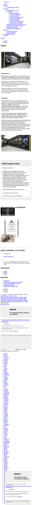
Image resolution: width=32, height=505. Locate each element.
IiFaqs (5, 274)
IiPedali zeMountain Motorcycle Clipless (18, 301)
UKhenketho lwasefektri (13, 7)
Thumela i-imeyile (5, 304)
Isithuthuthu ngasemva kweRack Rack (16, 24)
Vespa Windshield (14, 16)
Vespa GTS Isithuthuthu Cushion (15, 25)
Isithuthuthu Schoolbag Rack (14, 28)
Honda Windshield (14, 20)
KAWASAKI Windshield (16, 23)
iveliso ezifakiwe (5, 296)
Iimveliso (6, 8)
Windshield (9, 11)
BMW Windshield (14, 13)
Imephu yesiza (13, 296)
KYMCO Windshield (15, 14)
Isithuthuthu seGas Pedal (12, 300)
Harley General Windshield (16, 21)
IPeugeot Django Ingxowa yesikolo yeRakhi (11, 297)
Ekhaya (5, 4)
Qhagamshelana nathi (9, 34)
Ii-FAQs (6, 35)
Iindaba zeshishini (11, 32)
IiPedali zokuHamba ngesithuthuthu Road (14, 298)
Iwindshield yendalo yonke (16, 17)
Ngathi (5, 6)
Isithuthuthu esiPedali (12, 27)
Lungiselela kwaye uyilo (13, 10)
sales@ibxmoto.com (9, 256)
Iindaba (5, 30)
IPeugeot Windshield (15, 18)
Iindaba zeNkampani (12, 31)
